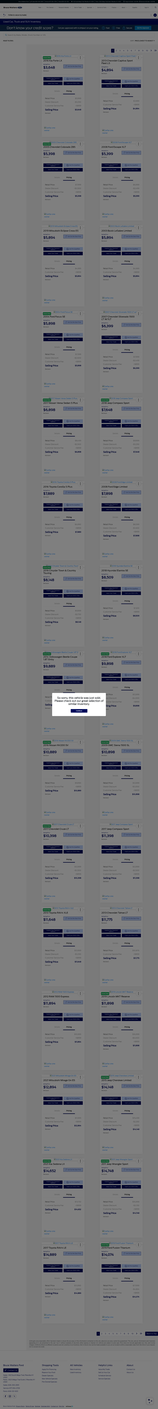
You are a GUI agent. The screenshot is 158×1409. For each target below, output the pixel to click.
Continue (79, 711)
